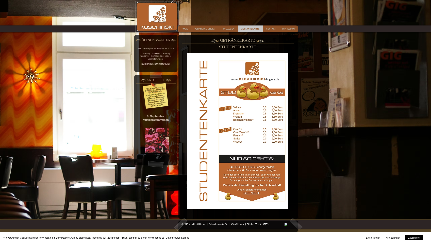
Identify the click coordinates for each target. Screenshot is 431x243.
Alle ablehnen (393, 237)
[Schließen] (427, 237)
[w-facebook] (286, 224)
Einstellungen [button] (373, 237)
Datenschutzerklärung (177, 237)
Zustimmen (414, 237)
